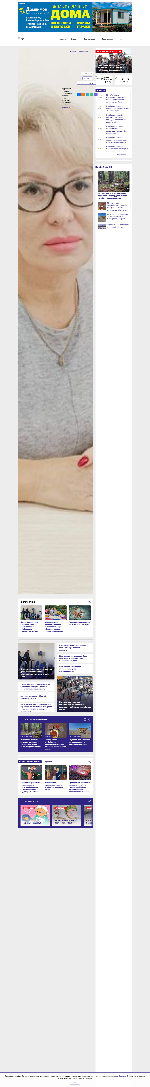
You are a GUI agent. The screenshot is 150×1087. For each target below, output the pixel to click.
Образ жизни (83, 52)
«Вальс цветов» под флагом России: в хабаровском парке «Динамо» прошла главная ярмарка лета (36, 686)
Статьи (73, 52)
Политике (122, 1076)
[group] (31, 779)
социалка (87, 78)
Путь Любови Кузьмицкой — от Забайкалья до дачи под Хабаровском (71, 669)
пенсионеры (87, 73)
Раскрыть (66, 107)
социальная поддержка (87, 83)
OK (75, 1083)
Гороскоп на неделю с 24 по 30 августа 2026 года (33, 697)
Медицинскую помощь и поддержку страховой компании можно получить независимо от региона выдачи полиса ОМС (36, 707)
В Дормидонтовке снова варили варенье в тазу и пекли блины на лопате (72, 647)
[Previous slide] (85, 602)
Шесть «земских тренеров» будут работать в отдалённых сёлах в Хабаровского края (73, 658)
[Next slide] (89, 602)
